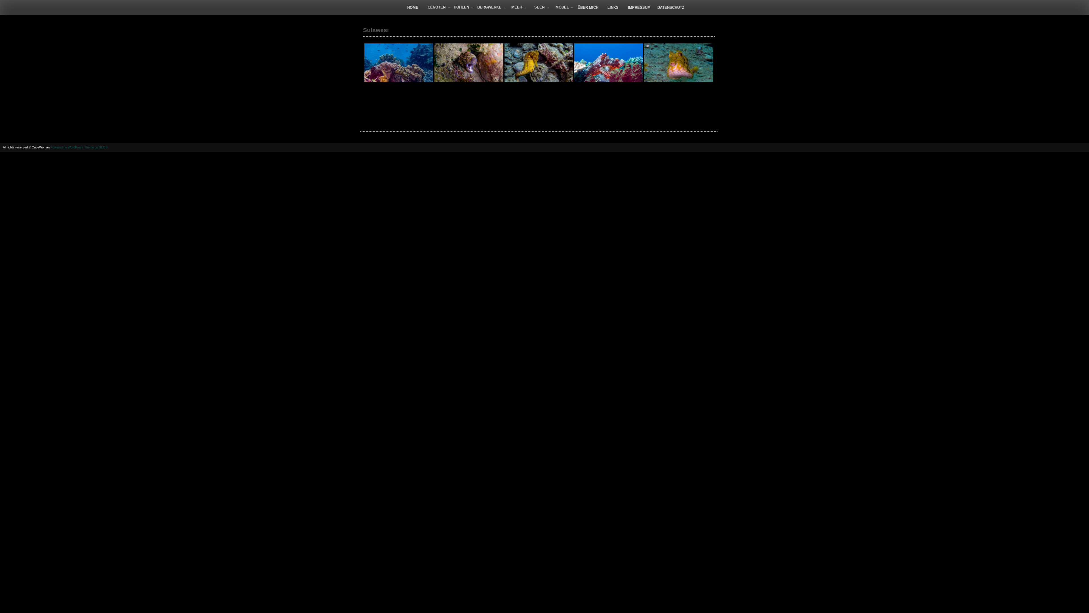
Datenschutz (670, 7)
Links (613, 7)
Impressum (639, 7)
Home (412, 7)
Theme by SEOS (95, 147)
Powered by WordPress (66, 147)
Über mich (588, 7)
